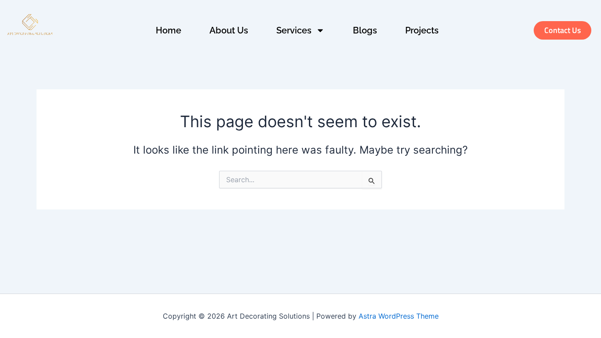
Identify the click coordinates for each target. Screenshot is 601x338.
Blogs (365, 30)
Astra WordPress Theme (399, 316)
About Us (228, 30)
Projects (422, 30)
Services (293, 30)
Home (168, 30)
